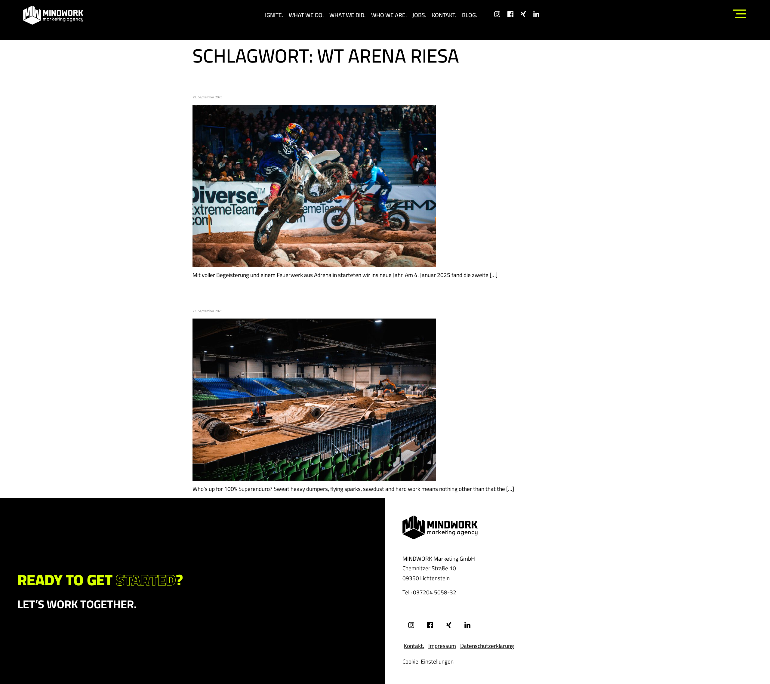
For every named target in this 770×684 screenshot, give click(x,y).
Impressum (442, 646)
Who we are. (389, 15)
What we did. (347, 15)
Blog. (469, 15)
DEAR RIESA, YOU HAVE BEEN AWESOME (326, 79)
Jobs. (419, 15)
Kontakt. (444, 15)
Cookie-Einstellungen (428, 661)
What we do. (306, 15)
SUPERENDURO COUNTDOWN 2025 (309, 293)
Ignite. (274, 15)
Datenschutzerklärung (487, 646)
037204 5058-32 (434, 592)
